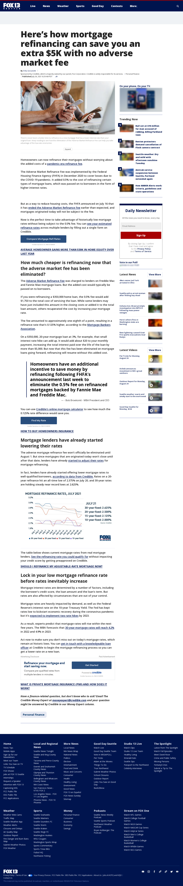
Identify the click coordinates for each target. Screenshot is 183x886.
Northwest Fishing (42, 855)
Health (67, 778)
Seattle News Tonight (44, 751)
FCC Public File (10, 791)
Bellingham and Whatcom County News (45, 779)
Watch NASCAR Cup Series (136, 827)
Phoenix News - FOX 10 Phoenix (44, 801)
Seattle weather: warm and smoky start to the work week (133, 395)
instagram (148, 871)
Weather (9, 810)
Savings (67, 828)
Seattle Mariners (41, 818)
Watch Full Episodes (163, 751)
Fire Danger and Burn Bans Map (16, 840)
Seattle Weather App (12, 821)
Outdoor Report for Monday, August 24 (132, 382)
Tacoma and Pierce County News (46, 762)
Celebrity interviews (133, 768)
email (177, 871)
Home (7, 743)
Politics (67, 758)
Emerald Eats (130, 758)
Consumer (68, 775)
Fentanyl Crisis (160, 765)
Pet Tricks (98, 758)
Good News (69, 788)
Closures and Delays (12, 828)
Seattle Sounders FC (43, 821)
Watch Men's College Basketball (133, 835)
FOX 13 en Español (72, 792)
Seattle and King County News (45, 756)
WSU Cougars (40, 838)
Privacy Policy (144, 249)
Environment (69, 785)
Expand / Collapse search (178, 6)
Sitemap (67, 799)
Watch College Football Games (134, 819)
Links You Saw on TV (13, 764)
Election (67, 761)
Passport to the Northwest (136, 765)
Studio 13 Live (133, 743)
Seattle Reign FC (41, 832)
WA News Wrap (71, 751)
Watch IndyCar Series (134, 831)
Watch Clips (129, 747)
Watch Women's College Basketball (135, 841)
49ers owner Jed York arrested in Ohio (129, 281)
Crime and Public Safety (165, 758)
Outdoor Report (101, 778)
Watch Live (99, 747)
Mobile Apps (9, 751)
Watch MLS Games (133, 849)
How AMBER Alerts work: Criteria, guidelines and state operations (149, 188)
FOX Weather (9, 848)
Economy (68, 825)
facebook (154, 871)
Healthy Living (70, 782)
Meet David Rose (162, 754)
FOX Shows (8, 770)
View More (155, 274)
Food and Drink (71, 768)
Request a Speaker (12, 781)
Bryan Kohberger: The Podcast (104, 831)
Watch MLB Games (133, 824)
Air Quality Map (10, 832)
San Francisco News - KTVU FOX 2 (44, 789)
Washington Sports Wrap (45, 842)
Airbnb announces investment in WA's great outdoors (131, 370)
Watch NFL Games (132, 814)
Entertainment (70, 765)
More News (71, 743)
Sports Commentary (43, 845)
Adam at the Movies (103, 761)
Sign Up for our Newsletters (10, 756)
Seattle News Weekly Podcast (103, 816)
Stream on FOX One (136, 810)
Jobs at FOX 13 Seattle (13, 774)
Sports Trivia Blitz (42, 849)
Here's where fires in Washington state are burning (129, 322)
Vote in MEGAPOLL (103, 754)
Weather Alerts (10, 825)
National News (70, 754)
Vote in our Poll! (129, 262)
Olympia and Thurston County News (44, 773)
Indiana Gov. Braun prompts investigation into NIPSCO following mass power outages (132, 309)
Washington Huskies (43, 835)
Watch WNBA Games (134, 846)
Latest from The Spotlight (166, 747)
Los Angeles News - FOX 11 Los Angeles (45, 795)
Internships (8, 777)
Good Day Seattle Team (105, 751)
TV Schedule (9, 767)
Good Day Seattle (105, 743)
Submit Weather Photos (105, 771)
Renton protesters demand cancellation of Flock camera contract (149, 144)
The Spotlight (163, 743)
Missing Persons (161, 761)
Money (68, 810)
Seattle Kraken (40, 828)
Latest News (128, 274)
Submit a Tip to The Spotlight (163, 769)
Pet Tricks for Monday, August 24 (130, 357)
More (133, 6)
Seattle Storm (40, 825)
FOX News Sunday (72, 795)
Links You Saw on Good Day (105, 783)
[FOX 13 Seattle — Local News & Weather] (12, 6)
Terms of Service (143, 251)
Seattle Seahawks (42, 814)
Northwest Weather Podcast (103, 825)
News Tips (8, 747)
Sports (38, 810)
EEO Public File (10, 794)
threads (166, 871)
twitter (171, 871)
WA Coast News (41, 784)
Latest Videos (128, 350)
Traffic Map (8, 818)
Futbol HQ (38, 852)
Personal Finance (132, 74)
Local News (69, 747)
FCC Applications (11, 798)
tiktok (160, 871)
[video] (155, 359)
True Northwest (101, 768)
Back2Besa (99, 788)
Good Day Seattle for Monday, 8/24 (129, 408)
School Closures (101, 775)
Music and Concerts (73, 771)
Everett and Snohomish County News (44, 767)
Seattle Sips (129, 761)
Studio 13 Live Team (133, 751)
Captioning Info (10, 788)
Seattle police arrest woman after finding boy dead (132, 294)
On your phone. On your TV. (135, 86)
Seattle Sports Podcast (104, 820)
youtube (143, 871)
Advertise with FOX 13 (13, 784)
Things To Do (100, 765)
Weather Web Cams (12, 814)
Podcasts (100, 810)
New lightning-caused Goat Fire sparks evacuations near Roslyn (133, 334)
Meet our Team (10, 760)
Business (68, 821)
